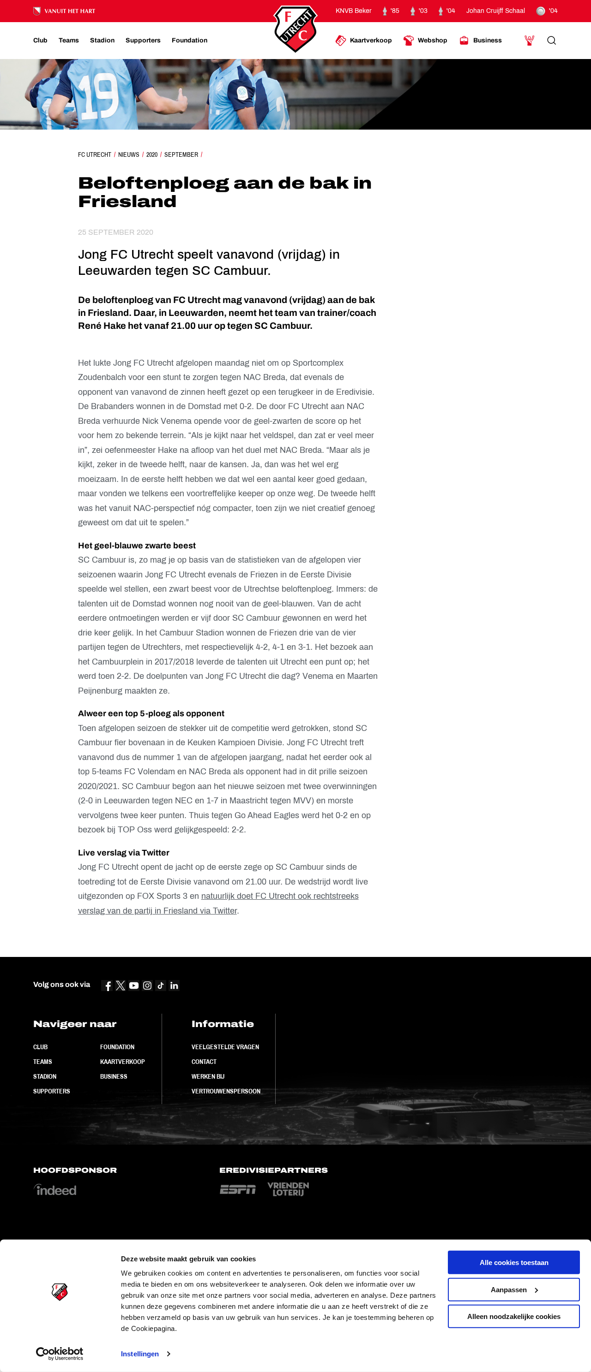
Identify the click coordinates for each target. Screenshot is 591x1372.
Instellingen (140, 1354)
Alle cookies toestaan (514, 1262)
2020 (151, 154)
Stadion (44, 1076)
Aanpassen (509, 1289)
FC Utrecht (94, 154)
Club (40, 1047)
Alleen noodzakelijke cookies (514, 1316)
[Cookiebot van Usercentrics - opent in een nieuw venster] (59, 1354)
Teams (42, 1061)
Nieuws (128, 154)
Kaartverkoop (122, 1061)
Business (113, 1076)
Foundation (117, 1047)
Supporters (51, 1091)
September (181, 154)
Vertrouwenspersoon (226, 1091)
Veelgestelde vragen (225, 1047)
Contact (204, 1061)
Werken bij (208, 1076)
